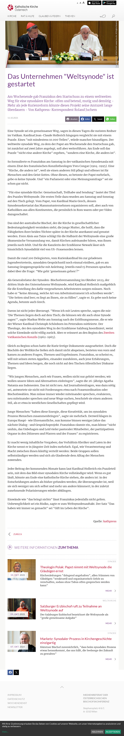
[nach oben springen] (62, 687)
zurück (17, 534)
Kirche (12, 16)
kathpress (109, 521)
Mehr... (5, 731)
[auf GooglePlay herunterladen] (109, 2)
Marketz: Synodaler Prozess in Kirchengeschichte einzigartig (76, 641)
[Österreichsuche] (103, 16)
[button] (72, 119)
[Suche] (113, 16)
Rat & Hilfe (27, 16)
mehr (109, 591)
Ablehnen (97, 731)
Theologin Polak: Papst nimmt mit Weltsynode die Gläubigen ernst (76, 569)
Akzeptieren (113, 731)
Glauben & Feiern (49, 16)
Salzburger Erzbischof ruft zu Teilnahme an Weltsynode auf (71, 608)
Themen (70, 16)
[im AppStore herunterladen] (94, 2)
